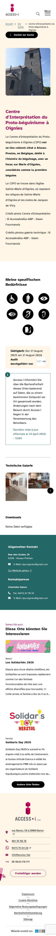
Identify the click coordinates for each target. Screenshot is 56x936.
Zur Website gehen (20, 570)
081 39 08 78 (20, 841)
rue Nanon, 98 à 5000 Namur (28, 832)
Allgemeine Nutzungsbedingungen (28, 906)
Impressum (28, 894)
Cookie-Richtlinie (28, 900)
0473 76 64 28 (22, 848)
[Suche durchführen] (38, 14)
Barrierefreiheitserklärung (28, 912)
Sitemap (28, 919)
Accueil (9, 24)
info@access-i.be (21, 854)
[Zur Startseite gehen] (12, 10)
